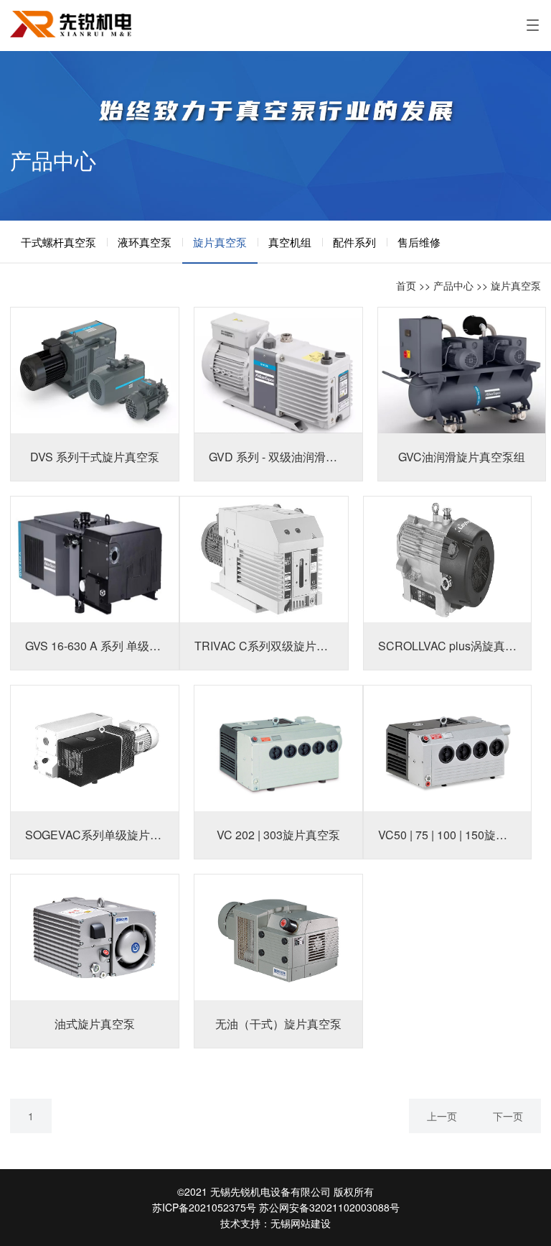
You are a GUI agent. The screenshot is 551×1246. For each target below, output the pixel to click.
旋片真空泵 (220, 241)
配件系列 (354, 241)
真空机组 (289, 241)
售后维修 (419, 241)
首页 (406, 285)
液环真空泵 (144, 241)
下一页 (508, 1116)
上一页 (442, 1116)
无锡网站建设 (300, 1223)
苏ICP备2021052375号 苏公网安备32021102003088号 (276, 1207)
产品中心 (453, 285)
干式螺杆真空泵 (58, 241)
